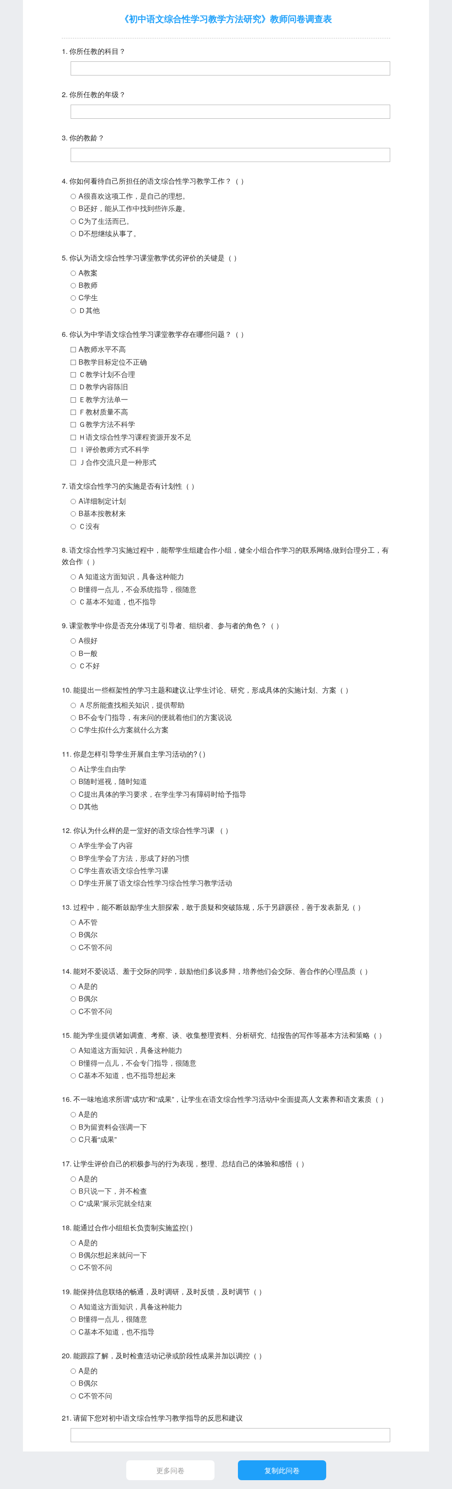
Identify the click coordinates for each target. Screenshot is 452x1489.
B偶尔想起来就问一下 (113, 1255)
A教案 (88, 273)
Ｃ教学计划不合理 (107, 374)
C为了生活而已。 (106, 221)
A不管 (88, 922)
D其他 (88, 806)
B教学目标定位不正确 (113, 362)
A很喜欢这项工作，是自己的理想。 (134, 196)
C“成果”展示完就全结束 (115, 1203)
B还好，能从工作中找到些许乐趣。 (134, 208)
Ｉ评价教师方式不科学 (114, 449)
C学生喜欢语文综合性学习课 (124, 870)
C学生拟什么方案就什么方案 (124, 729)
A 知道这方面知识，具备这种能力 (131, 576)
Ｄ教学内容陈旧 (103, 386)
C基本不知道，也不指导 (116, 1332)
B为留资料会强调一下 (113, 1127)
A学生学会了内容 (106, 845)
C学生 (88, 297)
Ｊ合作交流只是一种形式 (117, 462)
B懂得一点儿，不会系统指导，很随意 (137, 589)
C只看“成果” (98, 1139)
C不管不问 (95, 947)
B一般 (88, 653)
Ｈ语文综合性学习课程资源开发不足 (135, 437)
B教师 (88, 285)
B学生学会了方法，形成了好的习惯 (134, 858)
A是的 (88, 986)
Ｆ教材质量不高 (103, 412)
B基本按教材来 (102, 513)
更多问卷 (170, 1470)
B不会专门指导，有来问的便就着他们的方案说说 (155, 717)
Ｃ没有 (89, 526)
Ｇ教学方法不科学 (107, 424)
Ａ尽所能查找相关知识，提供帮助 (132, 705)
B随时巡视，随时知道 (113, 781)
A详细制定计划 (102, 501)
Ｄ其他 (89, 310)
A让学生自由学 (102, 769)
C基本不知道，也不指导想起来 (127, 1075)
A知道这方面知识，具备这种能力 (130, 1050)
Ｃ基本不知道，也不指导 (117, 601)
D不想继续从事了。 (109, 233)
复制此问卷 (282, 1470)
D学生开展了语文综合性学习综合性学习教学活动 (155, 883)
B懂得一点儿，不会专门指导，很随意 (137, 1063)
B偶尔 (88, 934)
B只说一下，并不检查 (113, 1191)
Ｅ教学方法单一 (103, 399)
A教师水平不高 (102, 349)
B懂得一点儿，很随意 (113, 1319)
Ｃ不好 (89, 665)
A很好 (88, 640)
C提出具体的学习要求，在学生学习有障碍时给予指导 (162, 794)
